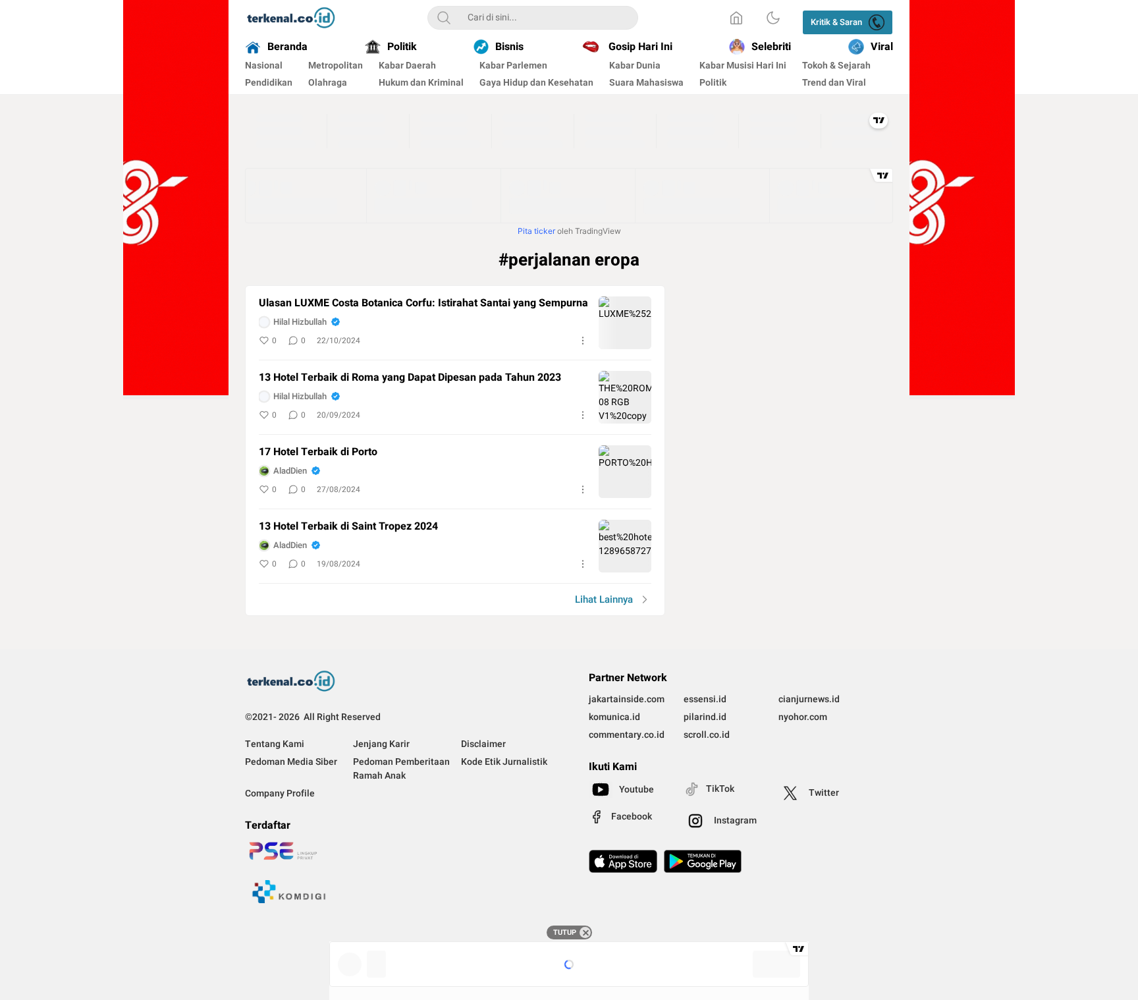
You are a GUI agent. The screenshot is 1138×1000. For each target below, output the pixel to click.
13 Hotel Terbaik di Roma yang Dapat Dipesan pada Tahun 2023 (410, 378)
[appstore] (623, 861)
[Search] (444, 18)
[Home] (736, 18)
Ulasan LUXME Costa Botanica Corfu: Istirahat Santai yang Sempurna (423, 303)
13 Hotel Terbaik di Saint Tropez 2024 (348, 527)
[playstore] (703, 861)
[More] (583, 340)
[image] (625, 322)
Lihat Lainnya (604, 599)
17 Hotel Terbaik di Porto (318, 452)
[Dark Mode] (773, 18)
